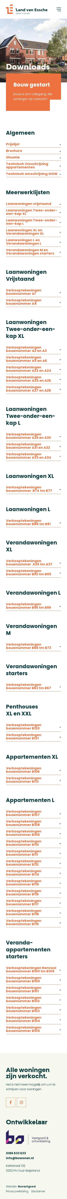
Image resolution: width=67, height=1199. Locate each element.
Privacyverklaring (17, 1191)
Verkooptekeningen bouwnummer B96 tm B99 (28, 606)
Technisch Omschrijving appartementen (27, 165)
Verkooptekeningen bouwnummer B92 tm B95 (28, 572)
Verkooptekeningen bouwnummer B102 (23, 999)
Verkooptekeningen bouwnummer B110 (23, 843)
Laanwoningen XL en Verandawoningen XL (25, 232)
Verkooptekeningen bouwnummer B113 (23, 780)
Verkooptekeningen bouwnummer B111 (23, 853)
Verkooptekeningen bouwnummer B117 (23, 902)
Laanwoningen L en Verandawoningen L (24, 242)
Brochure (14, 151)
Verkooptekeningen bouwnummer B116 (23, 893)
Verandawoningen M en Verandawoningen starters (30, 252)
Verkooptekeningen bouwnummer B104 (23, 1019)
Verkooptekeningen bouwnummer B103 (23, 1009)
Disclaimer (38, 1191)
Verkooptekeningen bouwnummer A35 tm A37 (29, 563)
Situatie (13, 158)
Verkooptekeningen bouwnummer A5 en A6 (26, 359)
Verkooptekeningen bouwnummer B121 (23, 737)
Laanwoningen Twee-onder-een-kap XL (31, 212)
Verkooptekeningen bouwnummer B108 (23, 823)
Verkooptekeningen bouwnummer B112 (23, 863)
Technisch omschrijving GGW (32, 174)
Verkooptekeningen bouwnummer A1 (23, 292)
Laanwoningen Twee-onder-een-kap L (31, 222)
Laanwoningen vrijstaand (28, 204)
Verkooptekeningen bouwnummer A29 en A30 (28, 436)
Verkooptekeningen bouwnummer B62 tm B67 (28, 686)
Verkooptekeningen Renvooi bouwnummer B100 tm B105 (31, 970)
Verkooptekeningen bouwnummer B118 (23, 912)
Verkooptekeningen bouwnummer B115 (23, 883)
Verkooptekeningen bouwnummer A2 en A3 (26, 349)
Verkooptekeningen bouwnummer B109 (23, 833)
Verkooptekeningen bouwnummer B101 (23, 989)
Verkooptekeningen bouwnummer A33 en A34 (28, 456)
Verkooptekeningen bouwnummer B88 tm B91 (28, 522)
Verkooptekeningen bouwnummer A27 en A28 (28, 389)
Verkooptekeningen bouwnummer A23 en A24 (28, 369)
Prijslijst (13, 144)
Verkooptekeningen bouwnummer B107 (23, 813)
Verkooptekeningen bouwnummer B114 (23, 873)
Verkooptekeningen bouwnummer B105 (23, 1029)
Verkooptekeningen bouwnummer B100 (23, 979)
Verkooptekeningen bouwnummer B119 (23, 922)
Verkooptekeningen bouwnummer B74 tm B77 (29, 489)
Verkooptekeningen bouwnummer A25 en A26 (28, 379)
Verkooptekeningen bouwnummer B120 (23, 727)
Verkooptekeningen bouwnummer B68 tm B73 (28, 646)
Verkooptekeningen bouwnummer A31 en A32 (28, 446)
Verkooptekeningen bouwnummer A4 (23, 302)
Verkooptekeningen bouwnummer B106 (23, 770)
